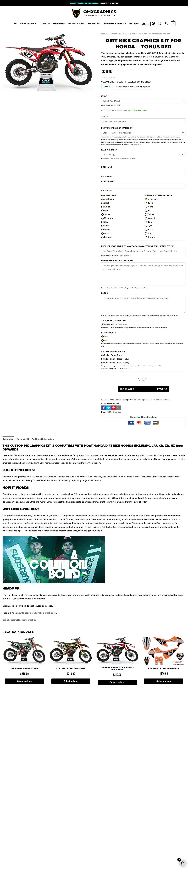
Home (103, 34)
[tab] (8, 439)
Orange (107, 237)
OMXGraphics (99, 12)
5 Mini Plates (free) (113, 355)
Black (106, 203)
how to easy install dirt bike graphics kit (36, 613)
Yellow (107, 214)
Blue (106, 222)
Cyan (106, 225)
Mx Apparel (94, 23)
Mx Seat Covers (76, 23)
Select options (24, 681)
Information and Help (115, 23)
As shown (109, 199)
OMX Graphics (114, 412)
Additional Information (43, 439)
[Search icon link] (167, 23)
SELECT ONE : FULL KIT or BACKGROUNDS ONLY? (126, 81)
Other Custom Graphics (52, 23)
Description (8, 439)
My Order (134, 23)
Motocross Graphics (25, 23)
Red (106, 210)
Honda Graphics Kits (130, 34)
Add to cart (143, 389)
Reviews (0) (23, 439)
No (105, 340)
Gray (106, 233)
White (107, 206)
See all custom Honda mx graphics (19, 620)
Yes (106, 336)
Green (107, 229)
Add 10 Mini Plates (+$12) (116, 359)
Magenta (108, 218)
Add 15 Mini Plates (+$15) (116, 362)
